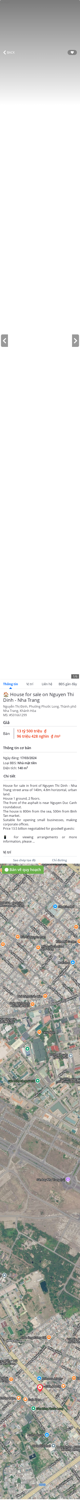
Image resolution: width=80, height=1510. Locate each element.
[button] (40, 1388)
